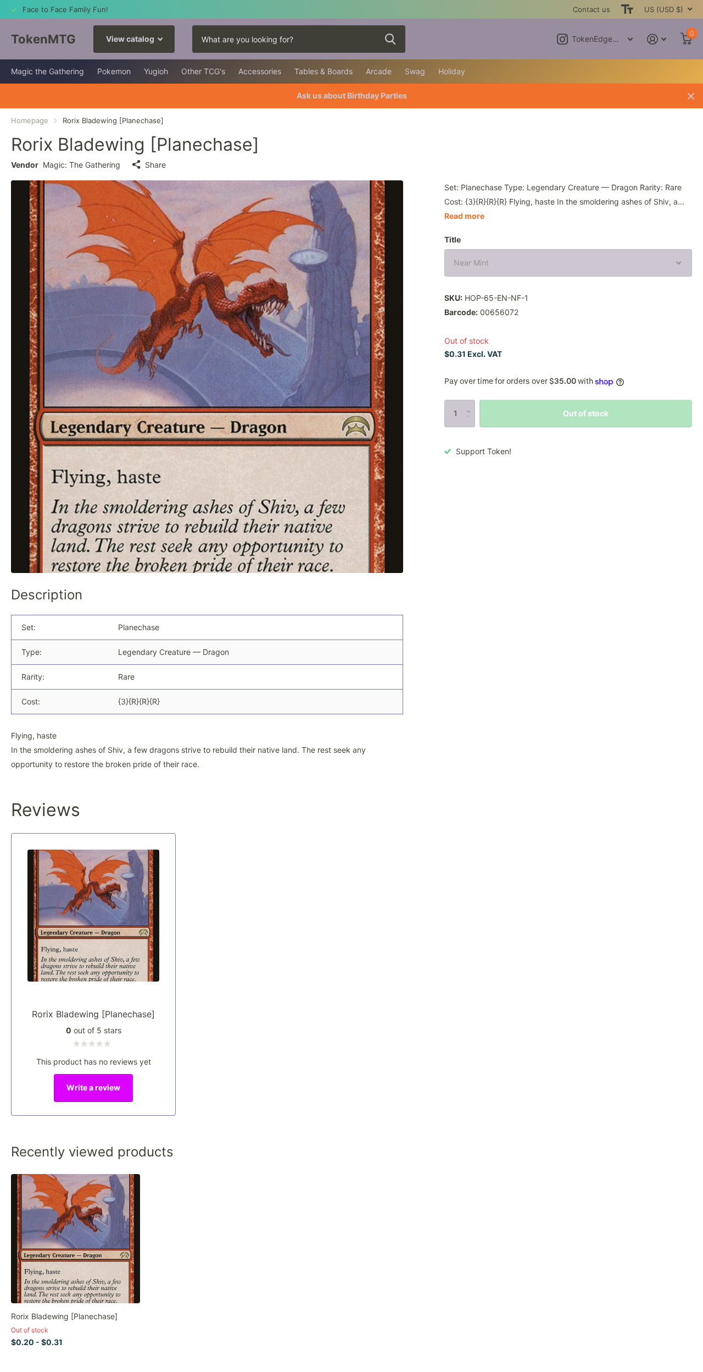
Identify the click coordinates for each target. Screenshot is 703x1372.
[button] (471, 404)
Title (452, 239)
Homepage (29, 120)
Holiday (451, 71)
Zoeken (390, 39)
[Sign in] (656, 39)
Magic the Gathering (47, 71)
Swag (415, 71)
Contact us (591, 9)
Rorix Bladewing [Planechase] (64, 1316)
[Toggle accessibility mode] (627, 9)
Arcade (379, 71)
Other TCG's (203, 71)
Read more (464, 216)
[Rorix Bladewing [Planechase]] (75, 1238)
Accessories (259, 71)
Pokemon (114, 71)
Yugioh (156, 71)
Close (691, 96)
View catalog (131, 38)
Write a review (93, 1087)
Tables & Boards (323, 71)
